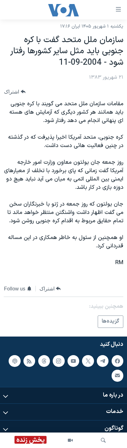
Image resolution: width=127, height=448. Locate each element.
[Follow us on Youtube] (73, 361)
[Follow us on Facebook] (117, 361)
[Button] (15, 92)
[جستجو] (103, 440)
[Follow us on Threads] (44, 361)
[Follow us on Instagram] (58, 361)
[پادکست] (14, 361)
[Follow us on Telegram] (103, 361)
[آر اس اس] (29, 361)
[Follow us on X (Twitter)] (88, 361)
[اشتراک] (117, 375)
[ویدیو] (70, 440)
